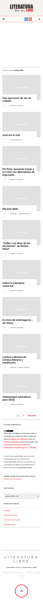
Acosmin (21, 576)
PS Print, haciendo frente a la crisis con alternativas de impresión (18, 172)
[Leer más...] (5, 106)
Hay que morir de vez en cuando (16, 99)
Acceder (7, 510)
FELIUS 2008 (10, 209)
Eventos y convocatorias (20, 213)
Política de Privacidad (12, 479)
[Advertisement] (21, 44)
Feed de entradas (11, 515)
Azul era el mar (11, 135)
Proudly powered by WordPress (13, 572)
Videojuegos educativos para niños (16, 398)
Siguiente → (33, 416)
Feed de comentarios (12, 520)
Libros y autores (16, 105)
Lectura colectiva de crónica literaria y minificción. (14, 360)
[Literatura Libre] (21, 8)
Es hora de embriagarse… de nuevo (17, 321)
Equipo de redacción (18, 439)
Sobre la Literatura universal (13, 284)
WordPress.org (9, 524)
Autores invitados (11, 442)
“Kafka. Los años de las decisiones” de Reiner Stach (16, 246)
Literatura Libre (22, 559)
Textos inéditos (16, 139)
